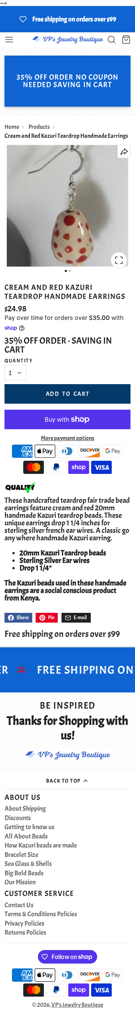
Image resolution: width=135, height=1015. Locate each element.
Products (39, 127)
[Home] (67, 39)
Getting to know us (29, 827)
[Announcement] (67, 19)
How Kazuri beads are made (40, 845)
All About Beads (26, 836)
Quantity (18, 360)
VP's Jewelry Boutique (77, 1005)
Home (11, 127)
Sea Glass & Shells (28, 864)
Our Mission (20, 882)
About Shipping (25, 808)
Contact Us (18, 905)
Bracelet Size (21, 855)
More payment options (67, 438)
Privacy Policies (24, 923)
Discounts (17, 818)
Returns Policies (25, 932)
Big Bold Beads (24, 873)
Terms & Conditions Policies (40, 914)
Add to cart (68, 394)
